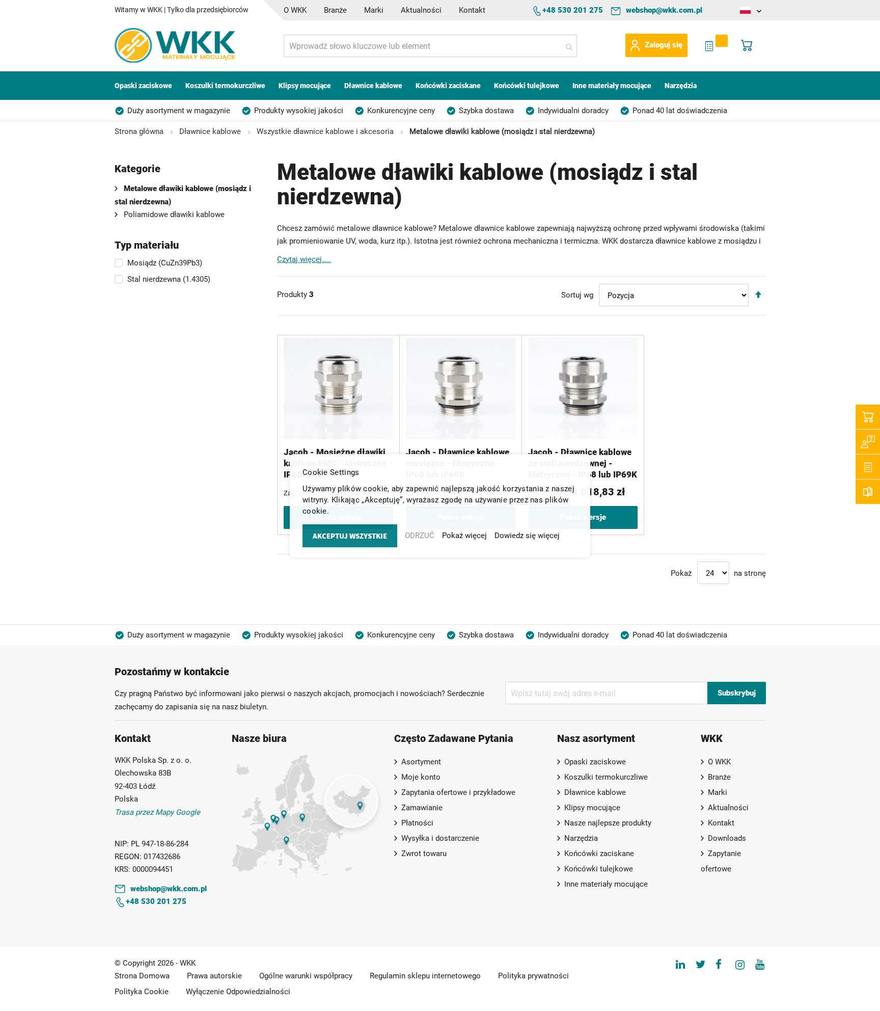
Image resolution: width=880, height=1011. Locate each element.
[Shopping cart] (868, 417)
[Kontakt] (868, 442)
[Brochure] (868, 492)
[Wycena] (868, 467)
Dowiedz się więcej (527, 535)
